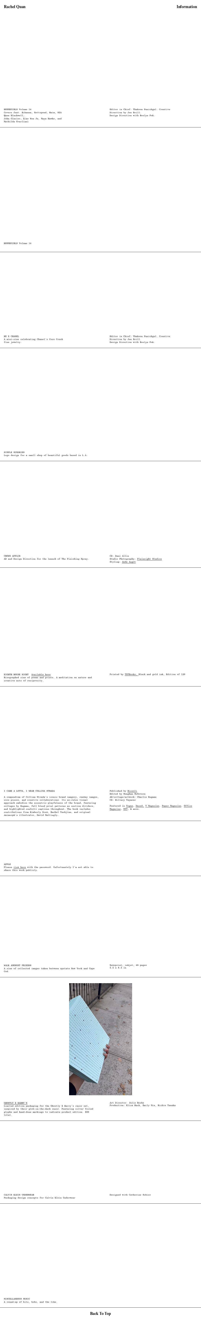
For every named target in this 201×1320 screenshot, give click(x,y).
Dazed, (140, 806)
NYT (125, 809)
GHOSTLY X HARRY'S (15, 1103)
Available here (41, 674)
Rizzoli (132, 791)
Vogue (129, 806)
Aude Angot (129, 562)
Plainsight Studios (149, 559)
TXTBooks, (132, 674)
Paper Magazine (171, 806)
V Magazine (152, 806)
